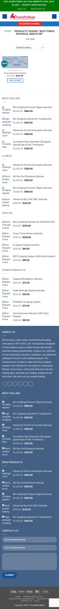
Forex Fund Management (22, 599)
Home (7, 31)
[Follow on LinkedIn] (20, 383)
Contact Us (26, 601)
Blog (36, 601)
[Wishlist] (40, 16)
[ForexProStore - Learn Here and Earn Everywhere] (22, 16)
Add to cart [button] (15, 80)
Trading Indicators (33, 597)
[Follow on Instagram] (10, 383)
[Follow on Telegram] (30, 383)
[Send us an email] (15, 383)
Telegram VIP (43, 599)
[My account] (47, 16)
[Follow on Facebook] (4, 383)
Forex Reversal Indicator (15, 73)
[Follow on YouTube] (25, 383)
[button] (4, 16)
